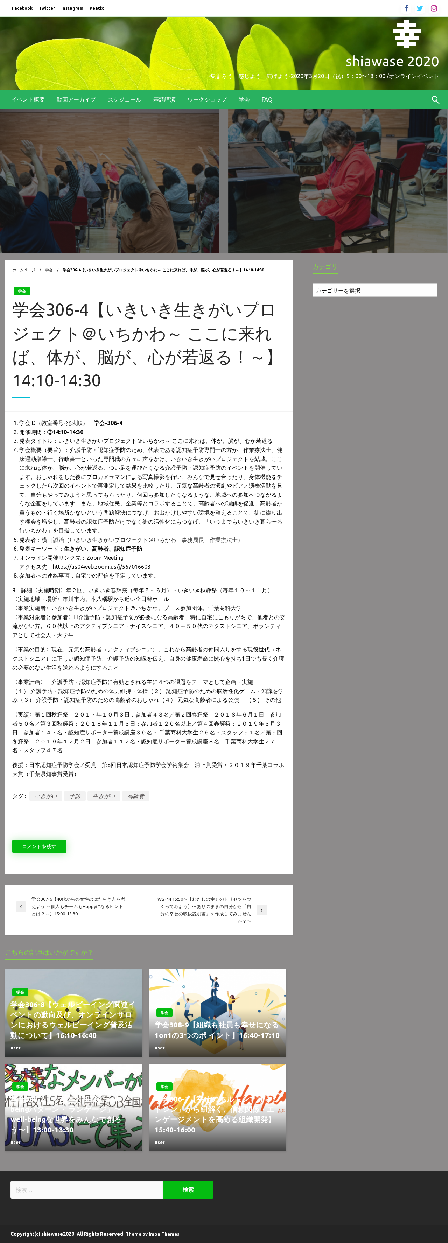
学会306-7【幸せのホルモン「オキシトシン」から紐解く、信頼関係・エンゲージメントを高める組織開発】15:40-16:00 (217, 1114)
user (15, 1047)
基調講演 (164, 99)
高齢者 (135, 796)
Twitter (47, 8)
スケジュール (124, 99)
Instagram (72, 8)
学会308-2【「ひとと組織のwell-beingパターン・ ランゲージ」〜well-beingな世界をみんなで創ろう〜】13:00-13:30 (66, 1114)
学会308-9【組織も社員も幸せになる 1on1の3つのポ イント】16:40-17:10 (217, 1029)
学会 (244, 99)
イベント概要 (28, 99)
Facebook (22, 8)
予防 (74, 796)
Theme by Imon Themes (153, 1233)
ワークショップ (207, 99)
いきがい (46, 796)
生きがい (104, 796)
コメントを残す (39, 846)
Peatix (97, 8)
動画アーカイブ (76, 99)
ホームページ (23, 270)
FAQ (267, 99)
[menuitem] (28, 99)
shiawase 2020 (392, 61)
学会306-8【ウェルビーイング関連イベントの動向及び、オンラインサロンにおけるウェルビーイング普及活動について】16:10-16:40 (73, 1019)
